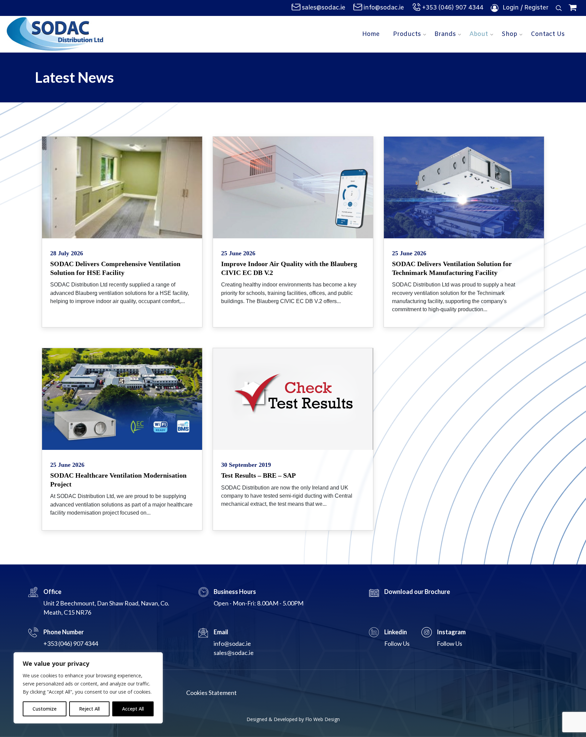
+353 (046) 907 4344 (452, 8)
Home (370, 34)
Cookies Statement (211, 692)
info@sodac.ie (384, 8)
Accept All (133, 708)
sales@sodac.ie (323, 8)
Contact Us (548, 34)
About (478, 34)
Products (407, 34)
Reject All (89, 708)
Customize (45, 708)
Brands (445, 34)
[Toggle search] (559, 8)
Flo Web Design (322, 719)
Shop (509, 34)
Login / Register (526, 8)
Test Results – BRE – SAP (258, 475)
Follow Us (397, 643)
